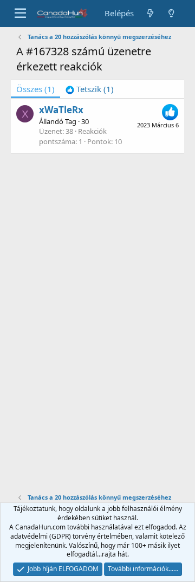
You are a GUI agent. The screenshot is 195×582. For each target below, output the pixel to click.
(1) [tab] (35, 88)
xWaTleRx (61, 110)
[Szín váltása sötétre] (171, 13)
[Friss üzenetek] (149, 13)
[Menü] (20, 13)
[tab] (89, 89)
